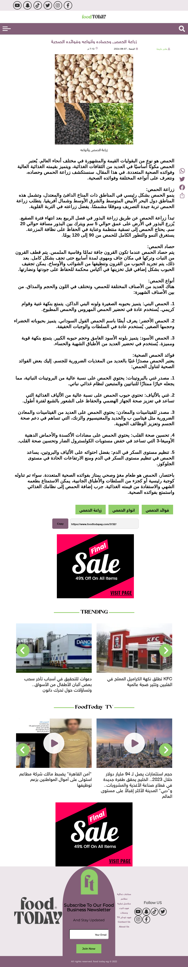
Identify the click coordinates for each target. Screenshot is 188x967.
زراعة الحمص (91, 509)
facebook (68, 5)
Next (23, 650)
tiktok (37, 5)
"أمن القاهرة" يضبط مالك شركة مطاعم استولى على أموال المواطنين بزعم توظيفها (55, 778)
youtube (17, 5)
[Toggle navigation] (6, 28)
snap (27, 5)
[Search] (182, 28)
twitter (48, 5)
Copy (60, 523)
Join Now (88, 948)
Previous (166, 650)
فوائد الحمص (157, 509)
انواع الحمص (124, 509)
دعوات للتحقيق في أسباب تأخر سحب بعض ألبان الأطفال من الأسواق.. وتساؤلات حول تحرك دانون (58, 683)
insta (58, 5)
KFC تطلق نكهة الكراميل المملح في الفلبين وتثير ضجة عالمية (139, 680)
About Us (124, 926)
